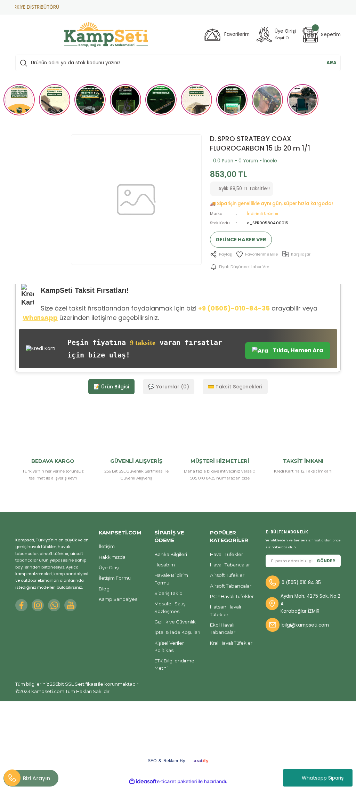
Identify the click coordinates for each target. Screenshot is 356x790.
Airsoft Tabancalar (230, 586)
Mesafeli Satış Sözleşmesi (169, 607)
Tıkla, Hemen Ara (297, 350)
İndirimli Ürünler (262, 213)
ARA (331, 62)
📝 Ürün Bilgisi (111, 386)
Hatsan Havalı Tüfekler (225, 610)
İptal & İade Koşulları (177, 632)
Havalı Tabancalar (230, 564)
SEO (152, 760)
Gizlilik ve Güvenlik (175, 621)
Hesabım (164, 564)
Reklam (170, 760)
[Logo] (106, 35)
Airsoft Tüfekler (227, 575)
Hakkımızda (112, 557)
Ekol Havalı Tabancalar (222, 628)
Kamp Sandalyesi (118, 599)
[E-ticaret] (177, 782)
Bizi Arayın (36, 778)
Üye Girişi (109, 567)
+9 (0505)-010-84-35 (234, 308)
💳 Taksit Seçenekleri (235, 386)
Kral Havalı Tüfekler (231, 643)
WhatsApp (40, 317)
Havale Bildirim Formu (171, 578)
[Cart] (310, 34)
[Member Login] (264, 34)
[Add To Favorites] (257, 254)
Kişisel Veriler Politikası (169, 646)
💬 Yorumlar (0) (168, 386)
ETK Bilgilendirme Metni (174, 664)
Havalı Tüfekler (226, 554)
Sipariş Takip (168, 593)
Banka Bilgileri (170, 554)
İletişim (107, 546)
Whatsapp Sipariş (322, 777)
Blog (104, 588)
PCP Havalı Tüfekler (232, 596)
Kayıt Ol (282, 38)
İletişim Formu (115, 578)
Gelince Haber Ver (241, 239)
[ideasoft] (143, 781)
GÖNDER (326, 561)
